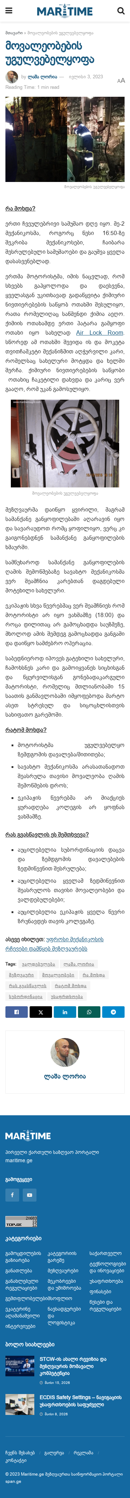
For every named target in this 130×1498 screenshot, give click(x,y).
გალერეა (54, 1453)
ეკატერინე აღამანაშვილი (22, 1312)
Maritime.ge (32, 1474)
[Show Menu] (8, 11)
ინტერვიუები (20, 1326)
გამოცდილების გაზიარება (23, 1257)
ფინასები (100, 1291)
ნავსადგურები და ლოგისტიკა (64, 1316)
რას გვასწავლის (28, 986)
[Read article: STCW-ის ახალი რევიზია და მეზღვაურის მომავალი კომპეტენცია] (19, 1366)
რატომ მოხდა (71, 986)
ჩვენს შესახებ (20, 1453)
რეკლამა (83, 1453)
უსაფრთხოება (67, 996)
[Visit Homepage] (65, 11)
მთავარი (14, 33)
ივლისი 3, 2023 (86, 77)
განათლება (18, 1270)
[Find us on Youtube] (29, 1195)
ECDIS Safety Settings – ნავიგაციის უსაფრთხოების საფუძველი (81, 1401)
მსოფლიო (60, 1298)
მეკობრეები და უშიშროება (64, 1284)
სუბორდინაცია (26, 996)
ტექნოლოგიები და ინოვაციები (108, 1267)
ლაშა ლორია (42, 77)
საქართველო (106, 1253)
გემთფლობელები (26, 1298)
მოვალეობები (58, 975)
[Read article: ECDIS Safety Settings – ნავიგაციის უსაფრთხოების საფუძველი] (19, 1404)
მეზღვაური (21, 975)
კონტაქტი (16, 1460)
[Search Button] (121, 11)
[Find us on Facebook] (12, 1195)
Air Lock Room (99, 333)
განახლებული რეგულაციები (21, 1284)
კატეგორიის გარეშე (62, 1257)
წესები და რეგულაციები (105, 1305)
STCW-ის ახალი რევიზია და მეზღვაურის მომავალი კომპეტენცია (73, 1366)
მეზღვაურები (63, 1270)
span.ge (13, 1481)
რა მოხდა (94, 975)
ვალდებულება (38, 964)
